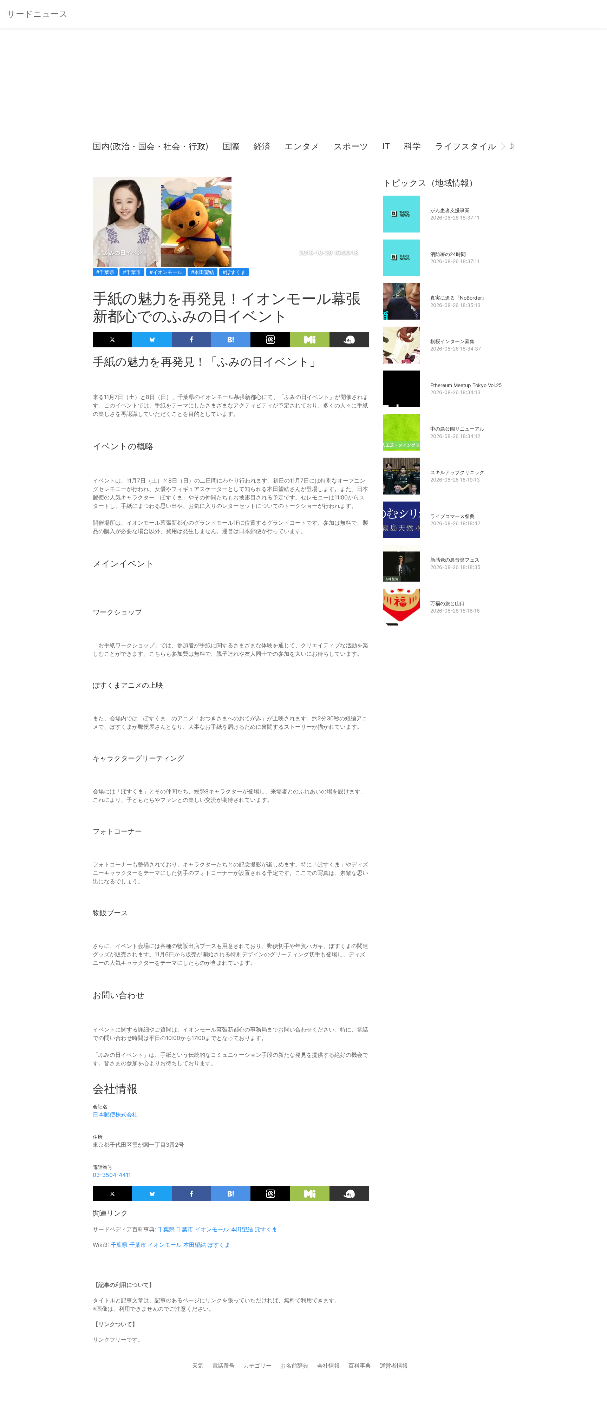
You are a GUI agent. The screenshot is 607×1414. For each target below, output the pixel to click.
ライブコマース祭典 (452, 516)
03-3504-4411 (112, 1174)
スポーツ (351, 146)
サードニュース (37, 14)
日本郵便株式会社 (115, 1114)
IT (386, 146)
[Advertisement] (303, 88)
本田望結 (241, 1229)
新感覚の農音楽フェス (454, 560)
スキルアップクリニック (457, 472)
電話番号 (223, 1365)
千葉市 (184, 1229)
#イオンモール (166, 272)
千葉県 (166, 1229)
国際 (231, 146)
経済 (262, 146)
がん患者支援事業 (450, 210)
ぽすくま (266, 1229)
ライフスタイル (465, 146)
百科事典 (359, 1365)
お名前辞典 (294, 1365)
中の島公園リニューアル (457, 429)
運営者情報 (394, 1365)
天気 (197, 1365)
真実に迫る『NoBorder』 (458, 298)
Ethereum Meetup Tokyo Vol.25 (466, 385)
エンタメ (302, 146)
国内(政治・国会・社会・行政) (151, 146)
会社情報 (328, 1365)
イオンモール (212, 1229)
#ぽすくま (234, 272)
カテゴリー (257, 1365)
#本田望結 (202, 272)
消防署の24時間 (448, 254)
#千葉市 (132, 272)
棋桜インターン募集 (452, 341)
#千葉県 (105, 272)
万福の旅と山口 (447, 603)
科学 (412, 146)
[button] (104, 146)
